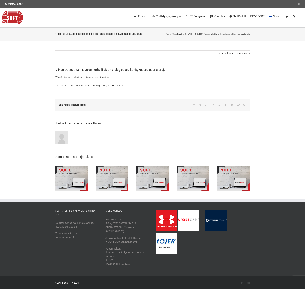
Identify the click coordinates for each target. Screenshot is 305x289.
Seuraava (241, 53)
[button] (294, 16)
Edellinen (227, 53)
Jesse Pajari (61, 85)
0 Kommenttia (118, 85)
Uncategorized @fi (100, 85)
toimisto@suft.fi (14, 3)
